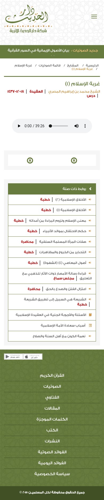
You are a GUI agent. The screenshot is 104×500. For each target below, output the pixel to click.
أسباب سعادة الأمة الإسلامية (63, 325)
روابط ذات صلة (74, 189)
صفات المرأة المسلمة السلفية (53, 242)
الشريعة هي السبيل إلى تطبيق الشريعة (55, 301)
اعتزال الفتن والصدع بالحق (57, 289)
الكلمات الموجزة (52, 419)
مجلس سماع (64, 278)
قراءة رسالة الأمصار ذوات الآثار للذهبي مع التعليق (57, 276)
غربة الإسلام (23, 65)
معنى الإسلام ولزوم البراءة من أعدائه (50, 221)
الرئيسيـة (92, 65)
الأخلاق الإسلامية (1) (63, 210)
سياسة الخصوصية (52, 474)
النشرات (52, 441)
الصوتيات (52, 386)
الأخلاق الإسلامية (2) (63, 199)
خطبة (45, 199)
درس (91, 96)
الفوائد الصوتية (52, 452)
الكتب (52, 430)
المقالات (52, 408)
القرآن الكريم (52, 375)
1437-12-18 (15, 91)
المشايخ (72, 65)
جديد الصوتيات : (84, 50)
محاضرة (27, 242)
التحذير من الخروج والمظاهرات (55, 252)
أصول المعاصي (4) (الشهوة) (57, 263)
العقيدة (36, 91)
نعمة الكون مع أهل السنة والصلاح (59, 336)
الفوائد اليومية (52, 463)
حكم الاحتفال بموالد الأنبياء (56, 231)
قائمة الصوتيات (50, 65)
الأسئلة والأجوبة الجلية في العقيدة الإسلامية (51, 315)
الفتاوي (52, 397)
